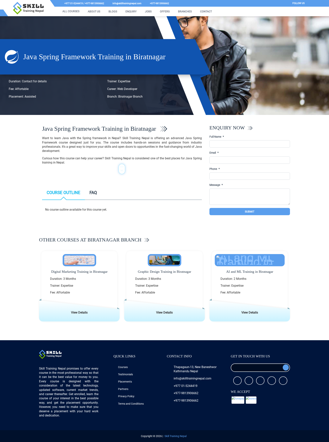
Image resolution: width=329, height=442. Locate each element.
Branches (185, 11)
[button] (238, 400)
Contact (206, 11)
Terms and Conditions (131, 403)
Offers (165, 11)
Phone (213, 168)
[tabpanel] (122, 211)
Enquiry (131, 11)
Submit (249, 211)
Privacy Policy (126, 396)
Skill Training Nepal (175, 436)
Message (214, 184)
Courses (123, 367)
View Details (79, 312)
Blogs (113, 11)
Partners (123, 389)
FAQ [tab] (93, 192)
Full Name (215, 136)
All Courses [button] (70, 11)
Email (212, 152)
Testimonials (125, 374)
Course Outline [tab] (63, 192)
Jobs (148, 11)
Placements (125, 381)
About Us (94, 11)
